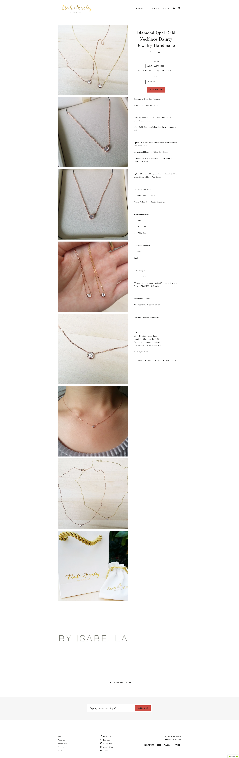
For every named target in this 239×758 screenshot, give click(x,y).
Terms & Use (63, 743)
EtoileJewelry (176, 736)
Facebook (107, 736)
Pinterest (106, 740)
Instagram (107, 743)
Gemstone (156, 76)
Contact (61, 747)
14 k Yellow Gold (156, 66)
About (155, 8)
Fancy (105, 751)
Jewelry (141, 8)
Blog (59, 751)
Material (155, 61)
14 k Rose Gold (145, 71)
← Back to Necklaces (119, 683)
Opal (162, 82)
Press (166, 8)
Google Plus (108, 747)
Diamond (151, 82)
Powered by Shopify (173, 739)
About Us (61, 740)
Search (60, 736)
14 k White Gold (165, 71)
